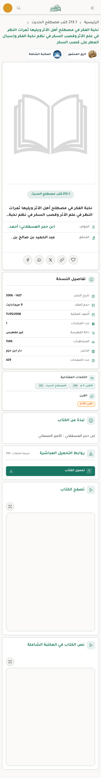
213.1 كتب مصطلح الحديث (54, 23)
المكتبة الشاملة (40, 54)
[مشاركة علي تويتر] (50, 260)
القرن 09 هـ (86, 404)
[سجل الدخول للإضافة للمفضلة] (73, 259)
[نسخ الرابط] (62, 260)
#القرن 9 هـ (83, 385)
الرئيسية (91, 23)
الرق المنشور (77, 54)
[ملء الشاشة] (10, 506)
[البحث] (18, 8)
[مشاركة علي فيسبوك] (27, 260)
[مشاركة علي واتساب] (39, 260)
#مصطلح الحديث (52, 385)
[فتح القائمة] (92, 8)
